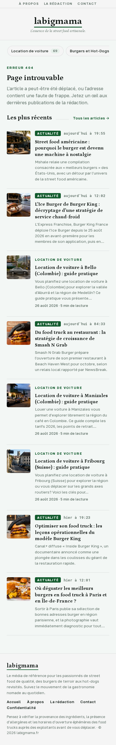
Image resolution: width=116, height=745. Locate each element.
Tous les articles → (91, 118)
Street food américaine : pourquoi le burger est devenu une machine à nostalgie (69, 148)
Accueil (14, 702)
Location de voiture (58, 260)
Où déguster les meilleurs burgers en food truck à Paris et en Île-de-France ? (71, 595)
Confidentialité (21, 708)
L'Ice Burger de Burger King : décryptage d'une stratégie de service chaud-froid (69, 210)
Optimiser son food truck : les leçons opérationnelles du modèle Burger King (68, 532)
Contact (87, 4)
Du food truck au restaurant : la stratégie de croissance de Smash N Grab (70, 339)
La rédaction (58, 4)
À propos (29, 4)
